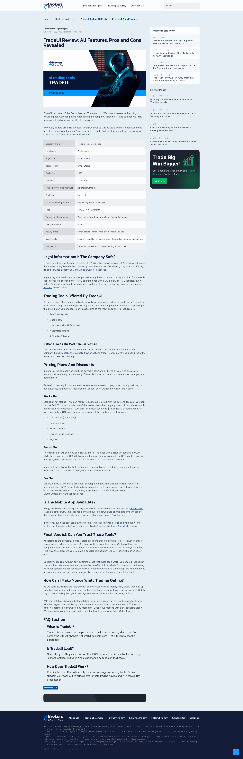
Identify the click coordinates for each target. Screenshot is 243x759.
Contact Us (137, 5)
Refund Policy (159, 718)
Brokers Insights (93, 5)
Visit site (160, 181)
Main (46, 19)
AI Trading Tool (51, 687)
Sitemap (194, 718)
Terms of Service (93, 718)
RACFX (47, 287)
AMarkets (123, 526)
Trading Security (116, 5)
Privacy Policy (116, 718)
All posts (73, 718)
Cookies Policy (138, 718)
